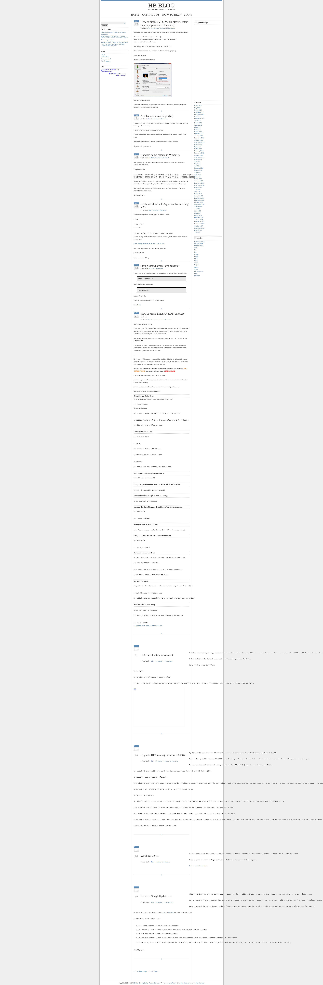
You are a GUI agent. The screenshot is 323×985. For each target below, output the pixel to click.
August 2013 (198, 125)
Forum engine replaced (108, 40)
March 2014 (198, 123)
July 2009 (197, 189)
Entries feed (104, 56)
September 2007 (199, 228)
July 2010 (197, 172)
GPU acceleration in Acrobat (157, 655)
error (149, 210)
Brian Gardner (200, 983)
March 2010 (198, 179)
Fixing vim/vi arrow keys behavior (160, 265)
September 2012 (199, 142)
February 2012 (198, 151)
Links (188, 14)
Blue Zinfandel (185, 983)
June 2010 (197, 174)
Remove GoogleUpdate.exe (156, 896)
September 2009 (199, 185)
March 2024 (198, 110)
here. (139, 305)
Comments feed (106, 59)
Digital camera (198, 245)
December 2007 (199, 221)
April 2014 (197, 121)
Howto (153, 28)
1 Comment (162, 210)
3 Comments (159, 268)
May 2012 (197, 146)
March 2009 (198, 194)
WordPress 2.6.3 (150, 855)
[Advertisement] (204, 62)
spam (196, 269)
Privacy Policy (143, 983)
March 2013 (198, 131)
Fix (149, 28)
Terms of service (154, 983)
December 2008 (199, 198)
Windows (162, 28)
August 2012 (198, 144)
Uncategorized (198, 271)
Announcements (199, 241)
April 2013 (197, 129)
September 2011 (199, 157)
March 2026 (198, 105)
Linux (157, 28)
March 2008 (198, 215)
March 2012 (198, 148)
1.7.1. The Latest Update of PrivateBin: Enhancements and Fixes (113, 44)
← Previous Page (140, 971)
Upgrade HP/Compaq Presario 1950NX (163, 754)
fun (195, 252)
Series (196, 267)
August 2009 (198, 187)
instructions (168, 912)
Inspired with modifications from (148, 626)
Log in (103, 54)
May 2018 (197, 116)
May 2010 (197, 176)
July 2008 (197, 209)
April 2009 (197, 191)
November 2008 (199, 200)
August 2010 (198, 170)
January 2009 (198, 196)
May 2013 (197, 127)
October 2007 (198, 226)
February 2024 (198, 112)
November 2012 (199, 138)
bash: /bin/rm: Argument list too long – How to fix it (149, 243)
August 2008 (198, 206)
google (196, 254)
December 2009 (199, 183)
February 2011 (198, 168)
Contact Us (150, 14)
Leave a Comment (161, 119)
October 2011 (198, 155)
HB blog (161, 5)
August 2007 (198, 230)
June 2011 (197, 161)
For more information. (198, 866)
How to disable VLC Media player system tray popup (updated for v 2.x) (164, 23)
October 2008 (198, 202)
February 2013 (198, 133)
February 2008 (198, 217)
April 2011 (197, 166)
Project (196, 265)
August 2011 (198, 159)
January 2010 (198, 181)
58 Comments (170, 28)
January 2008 (198, 219)
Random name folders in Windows (160, 154)
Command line (198, 243)
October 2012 (198, 140)
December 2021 (199, 114)
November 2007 (199, 224)
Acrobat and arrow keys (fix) (157, 115)
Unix (195, 273)
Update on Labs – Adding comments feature (114, 42)
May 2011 (197, 163)
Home (135, 14)
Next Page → (154, 971)
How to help (171, 14)
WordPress (172, 983)
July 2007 (197, 232)
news (157, 320)
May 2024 (197, 108)
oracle (196, 263)
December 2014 (199, 118)
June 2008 (197, 211)
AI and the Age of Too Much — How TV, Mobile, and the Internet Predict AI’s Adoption (114, 37)
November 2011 (199, 153)
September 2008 (199, 204)
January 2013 (198, 136)
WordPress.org (105, 61)
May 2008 (197, 213)
